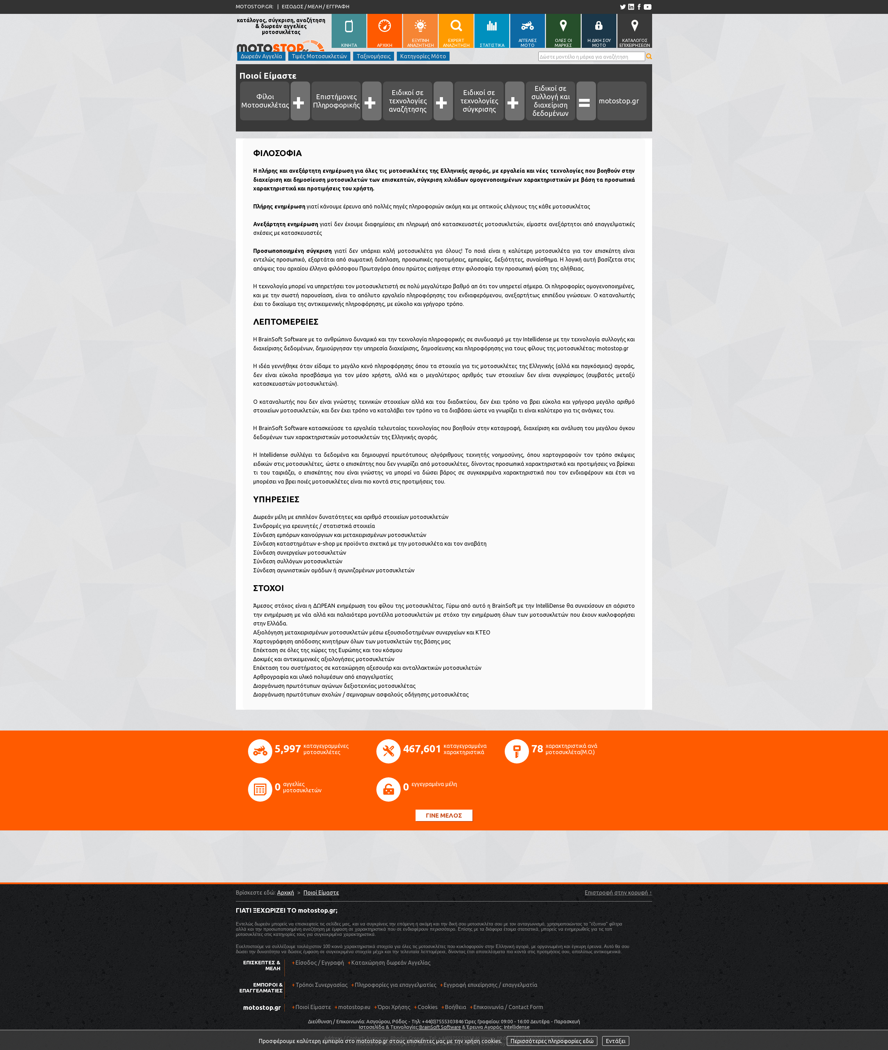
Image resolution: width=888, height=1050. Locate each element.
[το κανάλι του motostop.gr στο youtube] (647, 6)
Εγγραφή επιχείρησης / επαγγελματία (488, 985)
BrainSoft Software (440, 1027)
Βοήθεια (455, 1007)
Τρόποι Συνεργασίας (320, 985)
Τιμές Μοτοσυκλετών (319, 56)
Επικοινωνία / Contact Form (508, 1007)
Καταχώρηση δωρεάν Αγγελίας (390, 962)
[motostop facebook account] (638, 6)
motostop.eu (354, 1007)
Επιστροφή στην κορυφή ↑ (618, 892)
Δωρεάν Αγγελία (261, 56)
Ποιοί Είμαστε (321, 892)
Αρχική (285, 892)
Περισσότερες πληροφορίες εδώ (552, 1041)
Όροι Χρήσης (394, 1007)
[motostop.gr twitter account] (623, 6)
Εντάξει (615, 1041)
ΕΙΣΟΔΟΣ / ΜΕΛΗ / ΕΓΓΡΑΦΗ (315, 6)
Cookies (428, 1007)
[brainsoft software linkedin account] (630, 6)
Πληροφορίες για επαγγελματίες (393, 985)
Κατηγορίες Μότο (423, 56)
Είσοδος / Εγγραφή (320, 962)
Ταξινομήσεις (374, 56)
